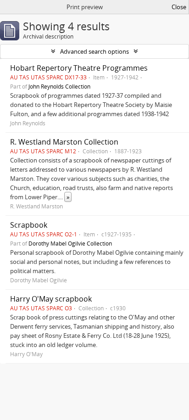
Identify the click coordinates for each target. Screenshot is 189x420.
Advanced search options (94, 51)
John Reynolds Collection (59, 86)
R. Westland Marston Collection (64, 142)
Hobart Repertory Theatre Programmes (79, 68)
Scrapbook (28, 225)
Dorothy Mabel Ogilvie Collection (70, 243)
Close (179, 7)
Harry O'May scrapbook (51, 299)
